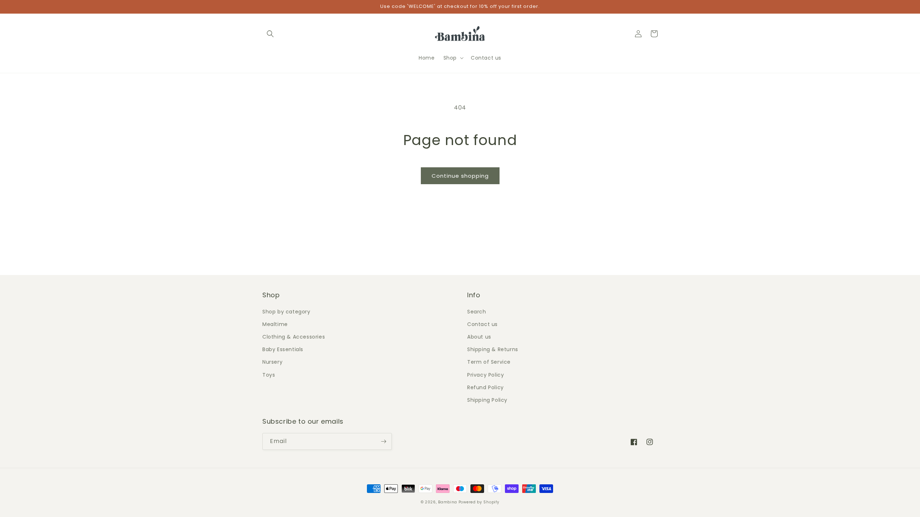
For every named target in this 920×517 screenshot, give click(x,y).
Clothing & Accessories (293, 336)
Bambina (447, 502)
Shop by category (286, 311)
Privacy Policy (485, 374)
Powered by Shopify (479, 502)
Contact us (482, 324)
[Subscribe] (383, 441)
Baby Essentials (282, 349)
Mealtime (275, 324)
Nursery (272, 361)
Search (476, 311)
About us (479, 336)
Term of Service (489, 361)
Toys (268, 374)
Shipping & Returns (492, 349)
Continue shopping (460, 176)
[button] (270, 34)
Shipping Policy (487, 400)
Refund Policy (485, 387)
